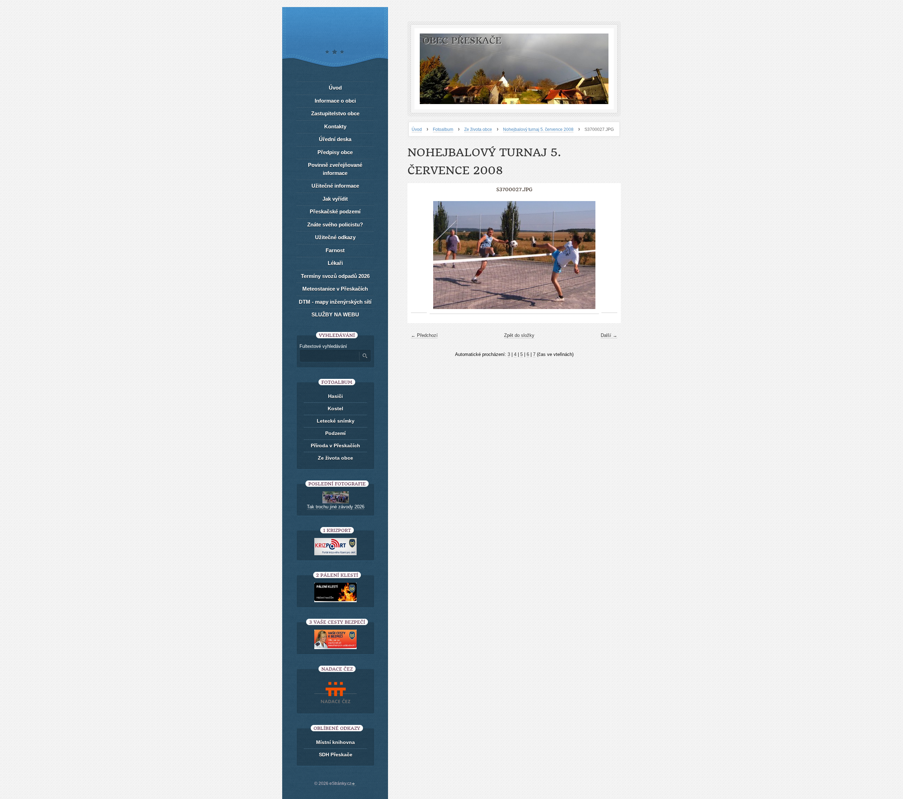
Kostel (335, 408)
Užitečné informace (335, 186)
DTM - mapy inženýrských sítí (335, 302)
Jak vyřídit (335, 199)
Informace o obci (335, 101)
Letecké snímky (335, 421)
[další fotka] (609, 255)
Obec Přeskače (462, 40)
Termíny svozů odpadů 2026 (335, 276)
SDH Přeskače (335, 754)
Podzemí (335, 433)
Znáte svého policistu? (335, 225)
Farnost (335, 250)
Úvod (417, 129)
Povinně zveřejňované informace (335, 169)
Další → (609, 335)
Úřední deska (335, 139)
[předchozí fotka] (419, 255)
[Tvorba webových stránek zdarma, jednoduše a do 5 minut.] (353, 784)
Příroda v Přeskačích (335, 445)
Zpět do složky (519, 335)
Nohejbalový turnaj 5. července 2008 (538, 129)
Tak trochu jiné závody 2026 (335, 506)
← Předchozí (424, 335)
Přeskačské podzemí (335, 211)
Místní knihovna (335, 742)
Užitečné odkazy (335, 237)
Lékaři (335, 263)
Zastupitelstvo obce (335, 113)
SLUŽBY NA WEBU (335, 314)
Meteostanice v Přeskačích (335, 289)
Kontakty (335, 126)
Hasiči (335, 396)
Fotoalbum (443, 129)
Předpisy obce (335, 152)
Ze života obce (478, 129)
